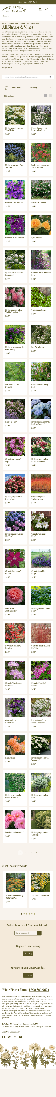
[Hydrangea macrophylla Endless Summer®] (41, 409)
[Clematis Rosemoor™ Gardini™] (15, 558)
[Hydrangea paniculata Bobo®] (41, 782)
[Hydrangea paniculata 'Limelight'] (41, 819)
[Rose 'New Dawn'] (41, 334)
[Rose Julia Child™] (41, 225)
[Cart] (46, 9)
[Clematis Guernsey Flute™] (41, 521)
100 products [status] (9, 96)
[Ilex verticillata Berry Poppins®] (15, 633)
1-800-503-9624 (39, 990)
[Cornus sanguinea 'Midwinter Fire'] (41, 483)
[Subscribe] (39, 933)
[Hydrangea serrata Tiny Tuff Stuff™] (15, 152)
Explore (22, 23)
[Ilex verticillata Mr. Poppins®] (15, 371)
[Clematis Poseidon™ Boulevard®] (41, 670)
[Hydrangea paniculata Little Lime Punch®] (41, 446)
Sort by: (13, 88)
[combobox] (28, 16)
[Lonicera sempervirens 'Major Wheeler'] (41, 152)
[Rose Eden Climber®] (41, 189)
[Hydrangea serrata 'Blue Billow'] (41, 595)
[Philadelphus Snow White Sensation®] (41, 707)
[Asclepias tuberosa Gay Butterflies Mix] (15, 882)
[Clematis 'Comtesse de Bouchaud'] (15, 670)
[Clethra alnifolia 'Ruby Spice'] (41, 371)
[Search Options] (51, 77)
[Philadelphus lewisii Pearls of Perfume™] (41, 115)
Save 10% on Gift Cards (28, 2)
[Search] (52, 16)
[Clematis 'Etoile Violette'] (15, 225)
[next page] (36, 853)
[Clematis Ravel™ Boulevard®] (15, 707)
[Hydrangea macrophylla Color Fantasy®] (15, 334)
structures (37, 59)
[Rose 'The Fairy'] (15, 409)
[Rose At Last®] (15, 745)
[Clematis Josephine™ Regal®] (15, 446)
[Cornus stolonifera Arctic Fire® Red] (41, 633)
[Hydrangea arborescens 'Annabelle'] (41, 745)
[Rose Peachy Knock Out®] (15, 819)
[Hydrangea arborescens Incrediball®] (15, 260)
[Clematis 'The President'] (15, 189)
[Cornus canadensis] (41, 297)
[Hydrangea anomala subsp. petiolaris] (15, 782)
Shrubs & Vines (13, 23)
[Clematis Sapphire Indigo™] (41, 558)
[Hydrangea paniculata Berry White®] (15, 483)
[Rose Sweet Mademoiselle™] (15, 595)
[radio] (45, 96)
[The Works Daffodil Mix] (40, 882)
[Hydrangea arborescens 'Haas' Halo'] (15, 115)
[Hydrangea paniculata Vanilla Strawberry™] (15, 297)
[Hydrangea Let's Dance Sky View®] (15, 521)
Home (4, 23)
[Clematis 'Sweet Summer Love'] (41, 260)
